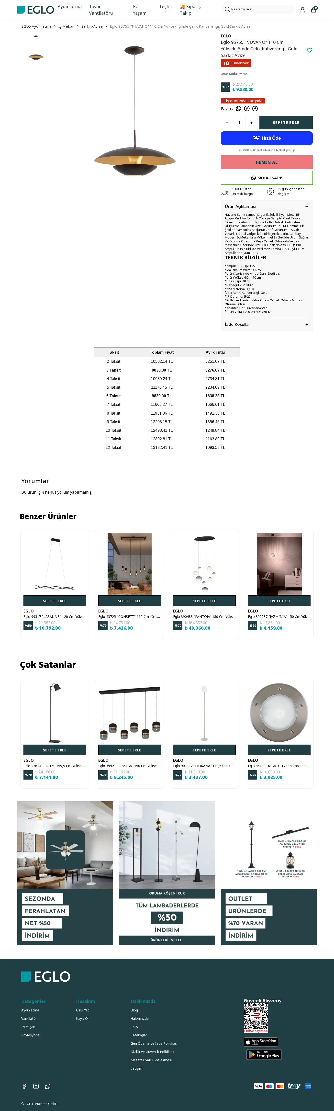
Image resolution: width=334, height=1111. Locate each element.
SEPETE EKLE (286, 122)
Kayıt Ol (82, 1018)
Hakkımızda (140, 1018)
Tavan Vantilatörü (101, 9)
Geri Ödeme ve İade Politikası (154, 1043)
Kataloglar (139, 1035)
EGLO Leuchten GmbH (41, 1103)
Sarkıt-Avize (92, 26)
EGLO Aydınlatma (36, 26)
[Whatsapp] (48, 1086)
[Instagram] (36, 1086)
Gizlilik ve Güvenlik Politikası (152, 1051)
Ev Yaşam (139, 9)
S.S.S (134, 1026)
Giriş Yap (82, 1010)
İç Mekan (66, 26)
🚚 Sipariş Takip (190, 9)
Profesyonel (30, 1035)
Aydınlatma (70, 6)
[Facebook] (24, 1086)
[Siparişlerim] (303, 10)
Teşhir (165, 6)
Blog (134, 1010)
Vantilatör (29, 1018)
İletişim (136, 1068)
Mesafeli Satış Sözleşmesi (151, 1060)
